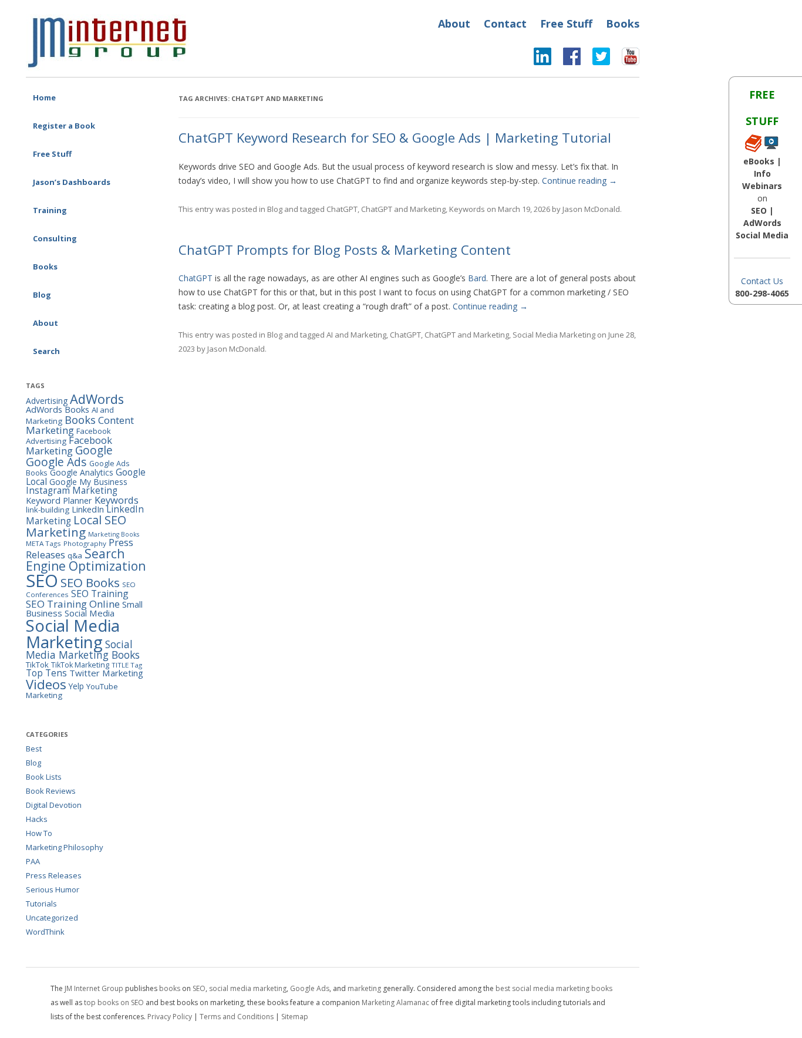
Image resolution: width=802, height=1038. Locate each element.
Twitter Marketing (106, 673)
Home (44, 97)
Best (34, 748)
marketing (364, 988)
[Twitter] (595, 59)
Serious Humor (52, 889)
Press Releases (54, 875)
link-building (47, 509)
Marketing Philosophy (64, 847)
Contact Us (762, 281)
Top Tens (46, 672)
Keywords (467, 209)
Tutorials (41, 903)
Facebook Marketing (69, 445)
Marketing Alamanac (395, 1002)
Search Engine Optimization (86, 559)
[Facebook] (566, 59)
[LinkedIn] (542, 59)
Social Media (89, 613)
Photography (84, 543)
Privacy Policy (169, 1017)
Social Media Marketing (554, 334)
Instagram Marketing (71, 490)
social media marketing (248, 988)
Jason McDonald (591, 209)
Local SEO (99, 520)
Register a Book (64, 125)
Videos (46, 684)
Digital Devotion (54, 805)
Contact (505, 23)
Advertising (47, 400)
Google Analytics (81, 472)
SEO (42, 580)
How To (39, 833)
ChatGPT (342, 209)
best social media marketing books (554, 988)
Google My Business (88, 481)
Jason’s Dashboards (71, 182)
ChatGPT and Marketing (403, 209)
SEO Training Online (73, 604)
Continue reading (579, 180)
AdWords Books (57, 409)
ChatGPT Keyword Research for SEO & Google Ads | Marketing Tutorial (394, 137)
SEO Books (90, 582)
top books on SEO (114, 1002)
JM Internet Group (94, 988)
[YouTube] (624, 59)
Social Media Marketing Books (83, 649)
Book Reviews (51, 791)
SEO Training (100, 593)
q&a (75, 555)
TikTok (37, 664)
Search (46, 351)
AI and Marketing (356, 334)
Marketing (56, 532)
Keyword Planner (59, 500)
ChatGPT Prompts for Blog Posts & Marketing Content (344, 249)
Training (50, 210)
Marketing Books (113, 534)
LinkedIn (88, 509)
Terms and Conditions (237, 1017)
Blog (42, 294)
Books (622, 23)
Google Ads (56, 462)
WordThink (45, 931)
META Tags (43, 543)
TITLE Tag (127, 664)
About (454, 23)
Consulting (55, 238)
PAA (33, 861)
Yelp (76, 686)
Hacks (37, 819)
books (169, 988)
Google (94, 450)
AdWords (97, 398)
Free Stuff (566, 23)
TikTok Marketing (80, 665)
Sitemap (294, 1017)
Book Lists (44, 776)
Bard (477, 278)
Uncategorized (52, 917)
